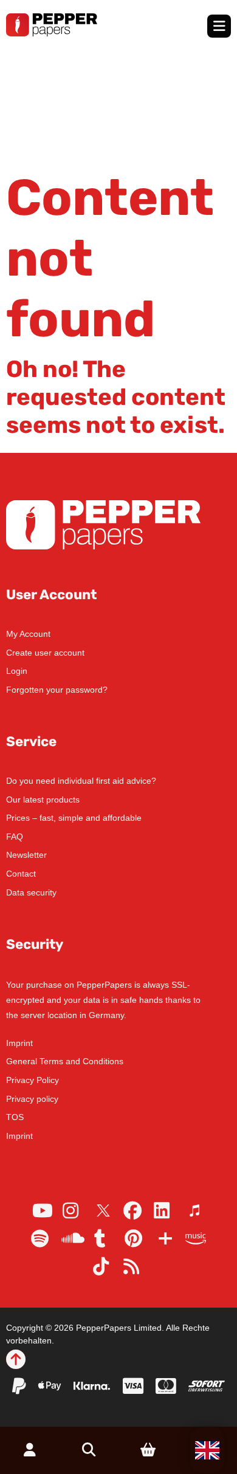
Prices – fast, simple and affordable (74, 818)
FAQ (14, 836)
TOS (15, 1117)
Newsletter (26, 855)
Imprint (19, 1043)
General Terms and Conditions (64, 1061)
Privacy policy (32, 1099)
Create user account (45, 652)
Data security (31, 892)
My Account (28, 634)
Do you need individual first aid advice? (81, 781)
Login (16, 671)
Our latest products (43, 799)
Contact (21, 873)
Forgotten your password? (57, 690)
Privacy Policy (32, 1080)
